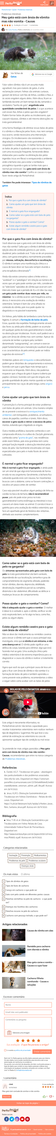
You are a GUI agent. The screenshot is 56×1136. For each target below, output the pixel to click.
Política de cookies (44, 1134)
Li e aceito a (19, 1050)
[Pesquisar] (52, 3)
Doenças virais (27, 866)
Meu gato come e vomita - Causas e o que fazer (40, 964)
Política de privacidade (28, 1134)
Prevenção (25, 855)
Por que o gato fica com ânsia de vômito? (27, 200)
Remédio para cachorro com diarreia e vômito (38, 948)
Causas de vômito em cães (40, 931)
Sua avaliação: (13, 1044)
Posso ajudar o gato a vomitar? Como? (26, 222)
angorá (49, 384)
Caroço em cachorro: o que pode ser (21, 890)
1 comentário (33, 25)
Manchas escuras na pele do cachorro (22, 911)
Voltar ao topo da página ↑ (28, 1103)
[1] (29, 270)
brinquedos (28, 360)
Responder (6, 1096)
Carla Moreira (12, 29)
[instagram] (17, 1119)
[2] (24, 353)
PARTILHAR (44, 5)
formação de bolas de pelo (34, 320)
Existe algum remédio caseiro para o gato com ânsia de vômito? (26, 227)
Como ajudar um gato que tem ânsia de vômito (26, 205)
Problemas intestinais (25, 9)
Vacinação (13, 855)
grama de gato (26, 438)
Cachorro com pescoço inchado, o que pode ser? (27, 915)
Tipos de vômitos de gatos (17, 881)
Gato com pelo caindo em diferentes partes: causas (27, 894)
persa (6, 387)
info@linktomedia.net (24, 1070)
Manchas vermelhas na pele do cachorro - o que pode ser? (29, 900)
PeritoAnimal (6, 9)
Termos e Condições (11, 1134)
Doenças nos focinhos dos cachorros (22, 907)
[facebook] (6, 1119)
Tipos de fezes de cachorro (17, 886)
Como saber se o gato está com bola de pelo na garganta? (28, 216)
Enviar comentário (42, 1052)
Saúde (14, 9)
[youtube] (22, 1119)
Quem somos (37, 1130)
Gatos (14, 77)
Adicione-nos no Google (43, 74)
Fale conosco (49, 1130)
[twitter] (11, 1119)
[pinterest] (27, 1119)
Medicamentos (40, 855)
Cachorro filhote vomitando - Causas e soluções (37, 982)
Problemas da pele (17, 861)
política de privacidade (23, 1050)
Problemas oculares (37, 861)
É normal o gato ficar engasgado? (24, 211)
